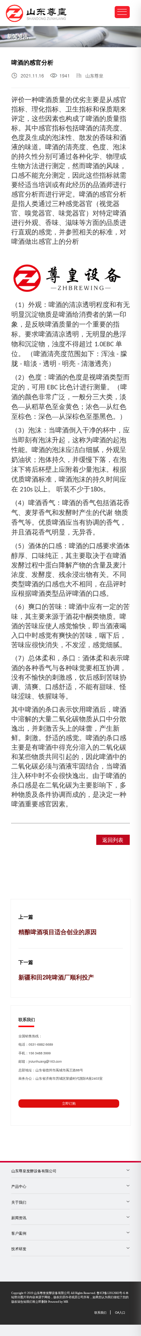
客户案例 (18, 1233)
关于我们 (18, 1202)
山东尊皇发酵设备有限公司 (33, 1171)
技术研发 (18, 1249)
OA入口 (120, 1312)
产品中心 (18, 1186)
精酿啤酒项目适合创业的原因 (57, 931)
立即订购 (69, 1103)
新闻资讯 (18, 1218)
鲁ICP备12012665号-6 (111, 1293)
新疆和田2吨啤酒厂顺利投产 (56, 977)
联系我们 (100, 1312)
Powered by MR (58, 1301)
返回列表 (112, 839)
